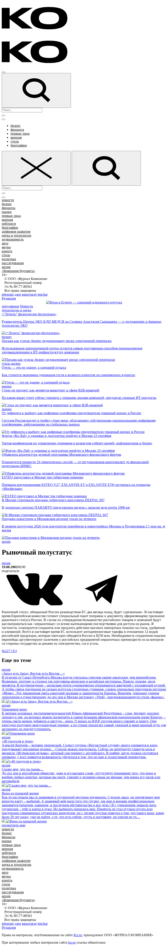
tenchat (42, 294)
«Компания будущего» (18, 271)
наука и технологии (16, 235)
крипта (7, 251)
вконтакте (29, 294)
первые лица (20, 133)
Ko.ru (78, 935)
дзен (17, 294)
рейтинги (9, 223)
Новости (26, 306)
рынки (7, 212)
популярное (10, 306)
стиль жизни (11, 363)
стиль (14, 141)
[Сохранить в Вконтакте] (35, 604)
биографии (18, 145)
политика (9, 259)
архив (6, 267)
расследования (13, 263)
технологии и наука (16, 310)
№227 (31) (9, 651)
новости (8, 200)
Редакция (9, 298)
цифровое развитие (16, 231)
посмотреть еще (13, 825)
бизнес (15, 125)
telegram (8, 294)
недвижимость (13, 239)
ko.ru (71, 942)
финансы (17, 129)
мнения (16, 137)
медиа (6, 247)
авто (5, 243)
